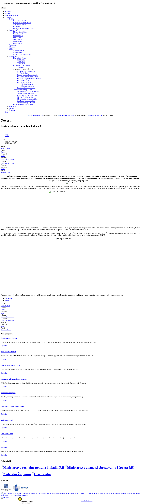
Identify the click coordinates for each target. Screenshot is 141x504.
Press (10, 49)
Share (3, 156)
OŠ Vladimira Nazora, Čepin (26, 71)
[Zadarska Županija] (16, 474)
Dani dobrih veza (7, 434)
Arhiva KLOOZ (18, 50)
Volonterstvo (13, 45)
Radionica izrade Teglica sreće (23, 104)
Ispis (6, 134)
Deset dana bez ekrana (9, 338)
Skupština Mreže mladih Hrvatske (28, 91)
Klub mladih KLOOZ (20, 21)
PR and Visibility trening (25, 97)
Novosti (7, 13)
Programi (12, 110)
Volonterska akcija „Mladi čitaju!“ (13, 406)
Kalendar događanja (11, 15)
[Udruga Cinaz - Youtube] (95, 115)
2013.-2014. (21, 62)
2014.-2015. (21, 63)
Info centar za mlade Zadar (22, 23)
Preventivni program (8, 393)
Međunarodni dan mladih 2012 (27, 99)
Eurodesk (4, 447)
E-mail (7, 136)
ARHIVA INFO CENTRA (22, 54)
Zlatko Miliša (17, 39)
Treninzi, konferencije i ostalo (23, 90)
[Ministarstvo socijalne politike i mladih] (32, 467)
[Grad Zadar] (42, 474)
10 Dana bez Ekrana (20, 24)
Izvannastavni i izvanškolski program (14, 379)
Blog (6, 112)
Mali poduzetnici (6, 420)
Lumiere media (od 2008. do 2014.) (24, 28)
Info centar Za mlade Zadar (22, 65)
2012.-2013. (21, 60)
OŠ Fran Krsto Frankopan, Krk (27, 77)
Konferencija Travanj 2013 (26, 101)
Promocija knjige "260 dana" (26, 103)
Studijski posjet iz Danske (25, 93)
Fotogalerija (13, 56)
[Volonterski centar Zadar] (20, 491)
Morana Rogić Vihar (20, 32)
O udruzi (8, 17)
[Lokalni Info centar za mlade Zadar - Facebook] (35, 115)
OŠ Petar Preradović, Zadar (26, 88)
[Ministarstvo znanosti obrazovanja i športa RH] (99, 467)
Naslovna (8, 11)
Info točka (16, 26)
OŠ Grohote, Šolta (23, 80)
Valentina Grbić (18, 34)
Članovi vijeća (13, 30)
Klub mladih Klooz (19, 58)
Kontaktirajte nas (86, 501)
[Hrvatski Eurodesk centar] (70, 495)
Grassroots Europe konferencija (27, 95)
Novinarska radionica (28, 84)
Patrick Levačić (18, 36)
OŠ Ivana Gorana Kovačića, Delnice (29, 78)
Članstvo (12, 47)
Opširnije (4, 346)
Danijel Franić (18, 43)
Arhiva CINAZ (18, 52)
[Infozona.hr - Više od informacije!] (34, 497)
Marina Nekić (17, 41)
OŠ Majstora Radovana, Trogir (27, 75)
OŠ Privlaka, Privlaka (24, 82)
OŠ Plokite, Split (22, 73)
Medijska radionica (27, 86)
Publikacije (12, 106)
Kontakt (11, 108)
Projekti (11, 19)
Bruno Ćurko (17, 37)
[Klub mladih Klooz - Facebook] (66, 115)
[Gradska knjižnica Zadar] (6, 491)
